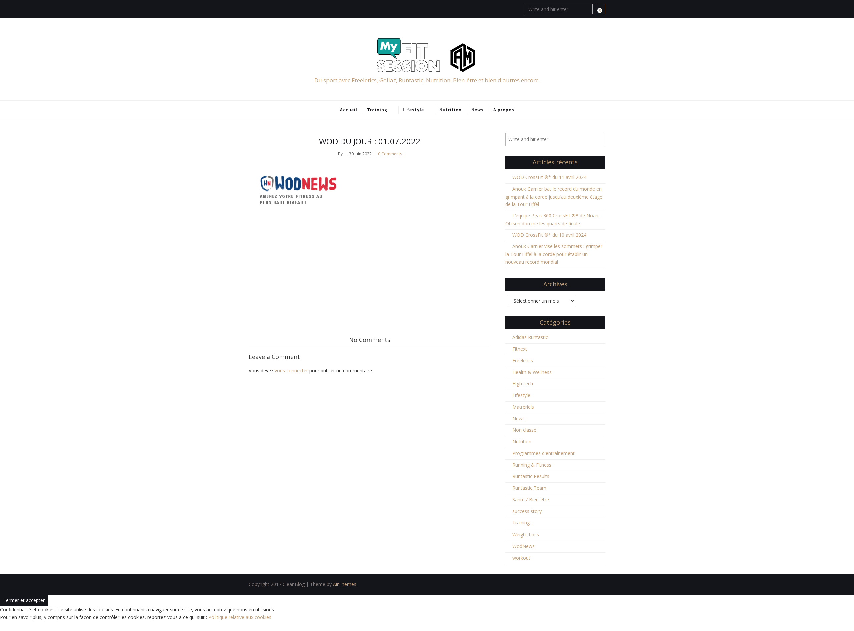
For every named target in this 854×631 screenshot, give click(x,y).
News (477, 110)
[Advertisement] (369, 270)
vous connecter (291, 370)
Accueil (348, 110)
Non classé (524, 430)
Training (377, 110)
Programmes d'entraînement (543, 453)
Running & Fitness (531, 465)
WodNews (523, 546)
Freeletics (522, 360)
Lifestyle (413, 110)
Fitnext (519, 349)
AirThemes (344, 584)
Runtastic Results (530, 476)
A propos (503, 110)
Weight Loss (525, 534)
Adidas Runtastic (530, 337)
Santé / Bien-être (530, 499)
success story (527, 511)
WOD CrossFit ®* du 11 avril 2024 (549, 177)
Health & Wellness (532, 372)
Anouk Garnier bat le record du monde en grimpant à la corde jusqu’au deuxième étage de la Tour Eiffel (553, 197)
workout (521, 558)
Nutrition (450, 110)
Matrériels (523, 407)
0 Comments (390, 154)
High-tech (522, 383)
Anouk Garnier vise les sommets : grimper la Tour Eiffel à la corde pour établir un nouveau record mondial (553, 254)
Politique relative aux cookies (239, 617)
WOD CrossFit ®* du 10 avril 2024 (549, 235)
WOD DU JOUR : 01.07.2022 (369, 141)
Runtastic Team (529, 488)
